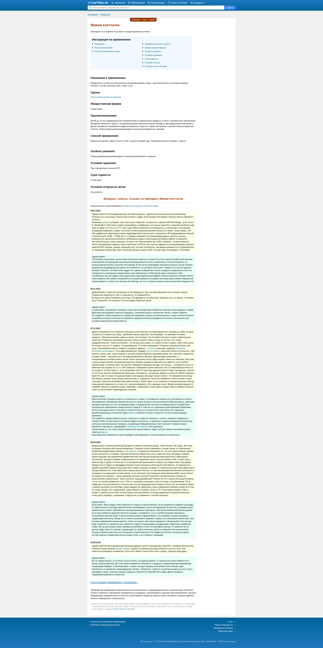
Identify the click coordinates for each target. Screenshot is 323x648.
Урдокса (132, 413)
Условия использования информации (107, 622)
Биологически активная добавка (106, 97)
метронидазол (109, 351)
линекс (157, 351)
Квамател (180, 348)
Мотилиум (96, 351)
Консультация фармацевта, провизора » (114, 582)
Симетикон (131, 426)
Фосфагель (131, 451)
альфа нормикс (123, 549)
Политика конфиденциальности (105, 625)
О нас (230, 622)
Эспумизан (143, 426)
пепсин (149, 351)
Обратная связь (225, 631)
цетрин (105, 222)
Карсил (104, 432)
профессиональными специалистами (140, 206)
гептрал (150, 348)
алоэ (118, 367)
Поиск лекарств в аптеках (123, 609)
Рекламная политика (223, 628)
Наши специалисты (224, 625)
